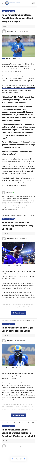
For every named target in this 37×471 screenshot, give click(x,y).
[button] (3, 3)
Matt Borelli (10, 238)
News (12, 11)
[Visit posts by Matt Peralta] (4, 31)
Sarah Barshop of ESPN (10, 92)
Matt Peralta (10, 31)
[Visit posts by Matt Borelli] (4, 239)
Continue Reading (18, 313)
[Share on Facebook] (13, 459)
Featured (6, 11)
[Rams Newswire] (12, 3)
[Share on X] (16, 459)
